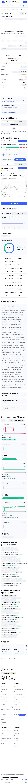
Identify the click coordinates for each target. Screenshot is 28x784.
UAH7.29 (9, 623)
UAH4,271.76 (10, 604)
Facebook (16, 740)
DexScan (3, 704)
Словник (3, 746)
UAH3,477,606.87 (11, 597)
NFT (2, 712)
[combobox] (14, 49)
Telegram (16, 735)
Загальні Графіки (5, 709)
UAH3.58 (10, 634)
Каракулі (3, 719)
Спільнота (16, 733)
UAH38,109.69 (10, 606)
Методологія (17, 712)
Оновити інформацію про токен (10, 107)
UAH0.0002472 (11, 632)
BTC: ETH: (10, 5)
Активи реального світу (7, 707)
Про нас (16, 686)
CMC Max (3, 694)
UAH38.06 (9, 630)
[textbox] (15, 155)
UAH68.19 (9, 600)
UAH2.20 (9, 595)
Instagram (16, 738)
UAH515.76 (10, 621)
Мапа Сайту (4, 722)
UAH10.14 (10, 615)
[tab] (17, 46)
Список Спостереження (7, 717)
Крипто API (4, 702)
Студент (3, 686)
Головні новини (4, 696)
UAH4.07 (8, 610)
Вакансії (16, 714)
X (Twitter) (16, 730)
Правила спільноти (18, 707)
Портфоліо (3, 714)
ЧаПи (2, 743)
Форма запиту (4, 735)
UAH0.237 (11, 613)
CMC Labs (3, 691)
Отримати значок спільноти (10, 112)
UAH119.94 (13, 617)
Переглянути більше (22, 144)
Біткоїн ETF (4, 699)
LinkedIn (16, 746)
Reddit (15, 743)
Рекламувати (4, 689)
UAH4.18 (10, 619)
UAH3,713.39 (12, 608)
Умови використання (19, 689)
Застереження (17, 709)
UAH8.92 (9, 636)
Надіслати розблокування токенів (11, 109)
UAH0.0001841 (11, 628)
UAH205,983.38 (12, 626)
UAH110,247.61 (11, 602)
